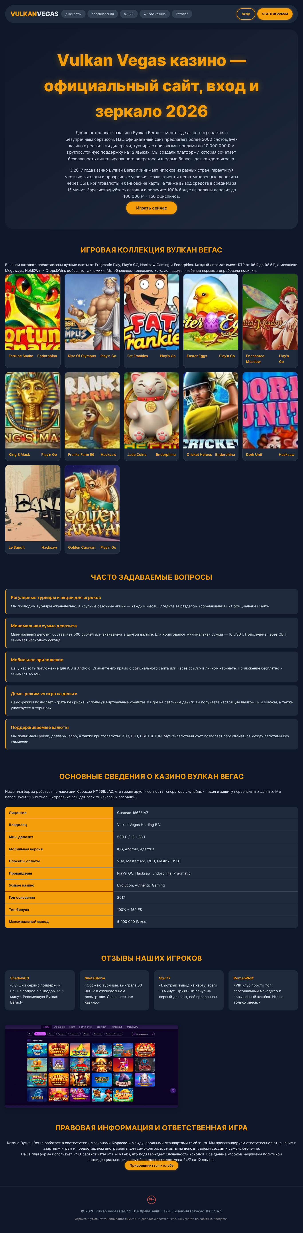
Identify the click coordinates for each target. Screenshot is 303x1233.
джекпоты (73, 14)
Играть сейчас (151, 208)
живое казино (155, 14)
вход (246, 14)
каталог (182, 14)
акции (129, 14)
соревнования (103, 14)
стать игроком (275, 13)
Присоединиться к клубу (152, 1165)
